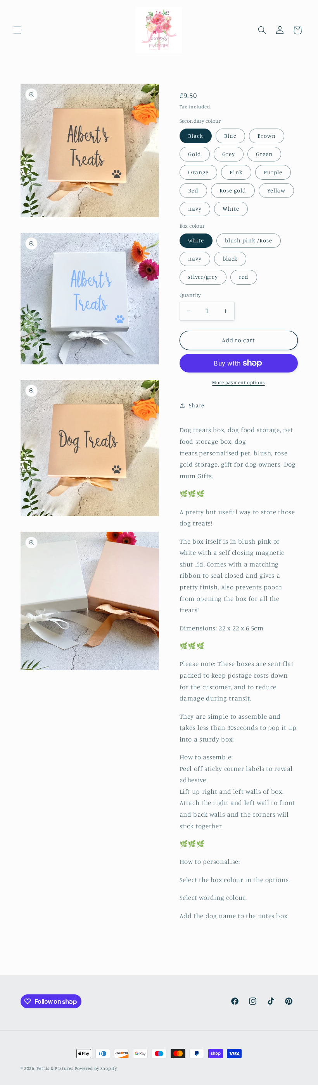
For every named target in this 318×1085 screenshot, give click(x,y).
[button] (17, 30)
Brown (267, 135)
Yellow (276, 190)
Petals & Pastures (55, 1068)
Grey (228, 154)
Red (193, 190)
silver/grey (203, 276)
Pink (236, 172)
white (196, 240)
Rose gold (232, 190)
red (244, 276)
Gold (194, 154)
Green (264, 154)
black (230, 258)
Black (195, 135)
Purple (273, 172)
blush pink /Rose (249, 240)
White (231, 208)
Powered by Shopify (96, 1068)
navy (195, 208)
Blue (230, 135)
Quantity (190, 295)
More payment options (238, 382)
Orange (198, 172)
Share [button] (196, 405)
